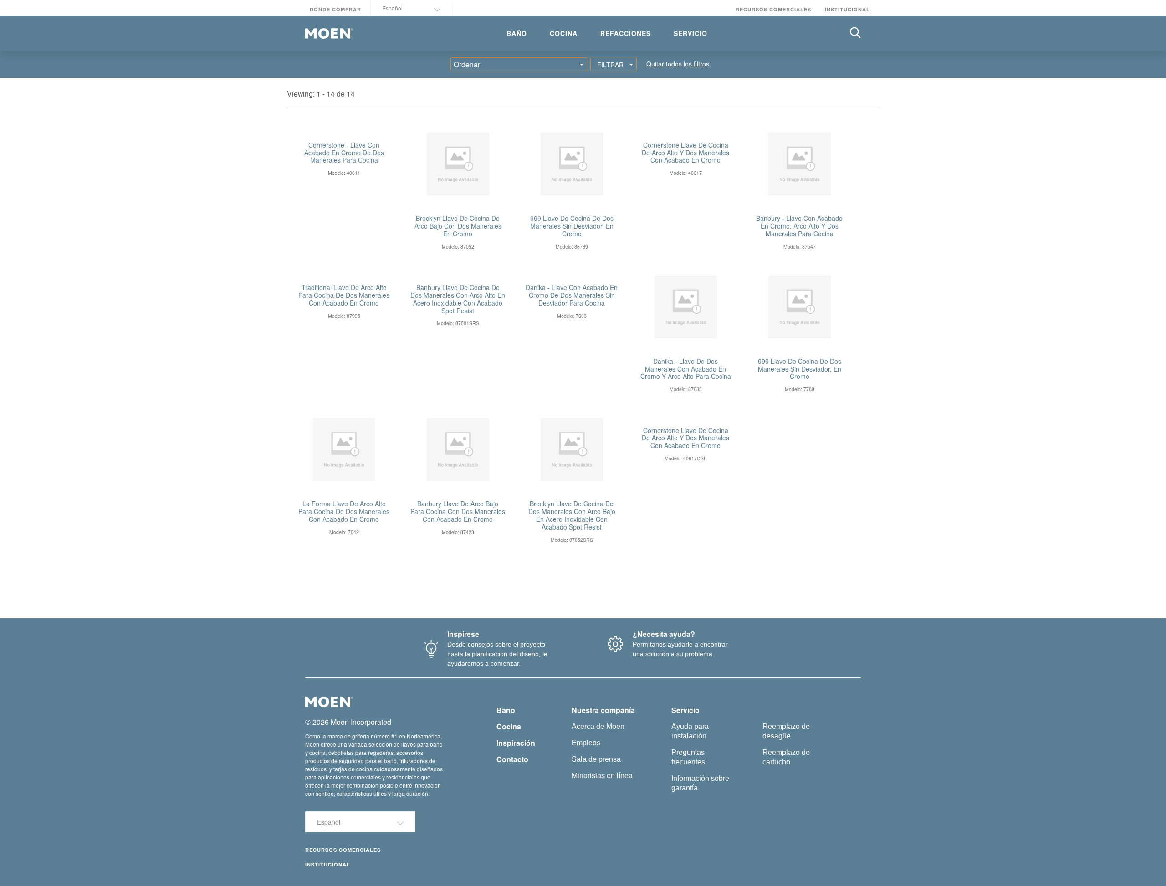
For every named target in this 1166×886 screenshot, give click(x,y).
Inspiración (515, 743)
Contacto (512, 759)
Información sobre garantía (700, 783)
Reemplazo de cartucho (786, 757)
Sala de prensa (596, 759)
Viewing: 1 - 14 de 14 (321, 93)
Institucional (847, 9)
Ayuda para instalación (690, 731)
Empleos (586, 743)
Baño (505, 710)
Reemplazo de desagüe (786, 731)
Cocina (508, 726)
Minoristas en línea (602, 775)
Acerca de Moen (598, 726)
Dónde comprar (335, 9)
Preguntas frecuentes (688, 757)
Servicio (685, 710)
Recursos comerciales (773, 9)
